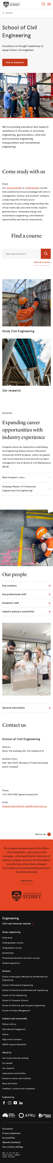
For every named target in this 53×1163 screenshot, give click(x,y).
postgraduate (32, 188)
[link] (7, 13)
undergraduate (14, 188)
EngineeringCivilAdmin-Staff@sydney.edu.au (24, 806)
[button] (43, 4)
